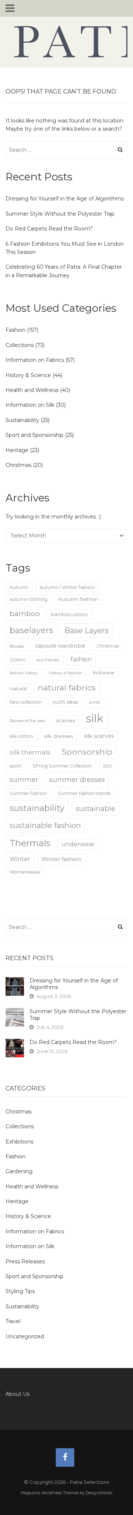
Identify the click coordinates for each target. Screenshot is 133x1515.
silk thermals (30, 752)
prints (94, 702)
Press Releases (25, 1261)
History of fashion (65, 673)
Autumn (19, 587)
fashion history (24, 673)
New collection (26, 702)
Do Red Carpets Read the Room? (49, 228)
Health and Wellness (32, 390)
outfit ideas (65, 702)
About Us (18, 1394)
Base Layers (86, 630)
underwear (78, 844)
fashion (81, 659)
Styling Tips (20, 1291)
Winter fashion (61, 859)
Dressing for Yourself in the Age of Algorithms (65, 198)
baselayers (31, 630)
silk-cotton (21, 736)
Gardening (19, 1171)
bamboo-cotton (69, 614)
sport (15, 766)
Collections (20, 345)
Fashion (15, 330)
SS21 (107, 766)
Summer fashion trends (84, 793)
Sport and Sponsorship (35, 435)
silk (94, 718)
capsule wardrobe (60, 645)
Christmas (18, 465)
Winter (20, 859)
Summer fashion (28, 793)
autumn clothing (28, 599)
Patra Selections (66, 41)
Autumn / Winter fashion (67, 587)
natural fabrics (67, 687)
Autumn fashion (78, 599)
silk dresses (58, 736)
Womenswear (25, 872)
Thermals (30, 843)
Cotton (17, 659)
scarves (65, 720)
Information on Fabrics (35, 360)
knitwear (104, 672)
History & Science (28, 375)
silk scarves (99, 736)
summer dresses (77, 779)
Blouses (17, 646)
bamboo (25, 613)
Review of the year (27, 721)
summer (24, 779)
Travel (13, 1321)
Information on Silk (30, 405)
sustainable (95, 808)
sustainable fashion (45, 825)
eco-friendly (48, 660)
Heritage (17, 450)
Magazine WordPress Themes (50, 1492)
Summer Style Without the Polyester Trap (60, 213)
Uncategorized (25, 1336)
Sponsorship (87, 751)
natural (18, 688)
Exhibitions (19, 1141)
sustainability (37, 808)
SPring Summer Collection (62, 766)
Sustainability (22, 420)
